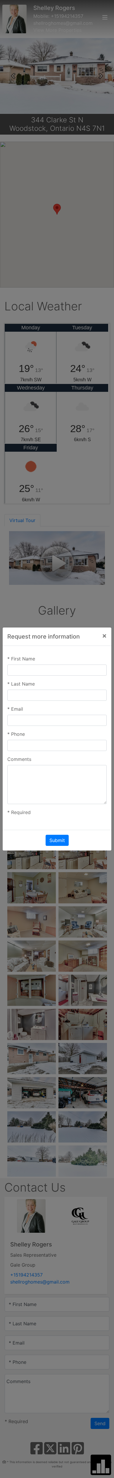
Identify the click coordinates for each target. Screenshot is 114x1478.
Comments (19, 759)
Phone (16, 734)
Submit (57, 840)
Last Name (21, 684)
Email (15, 709)
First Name (21, 659)
